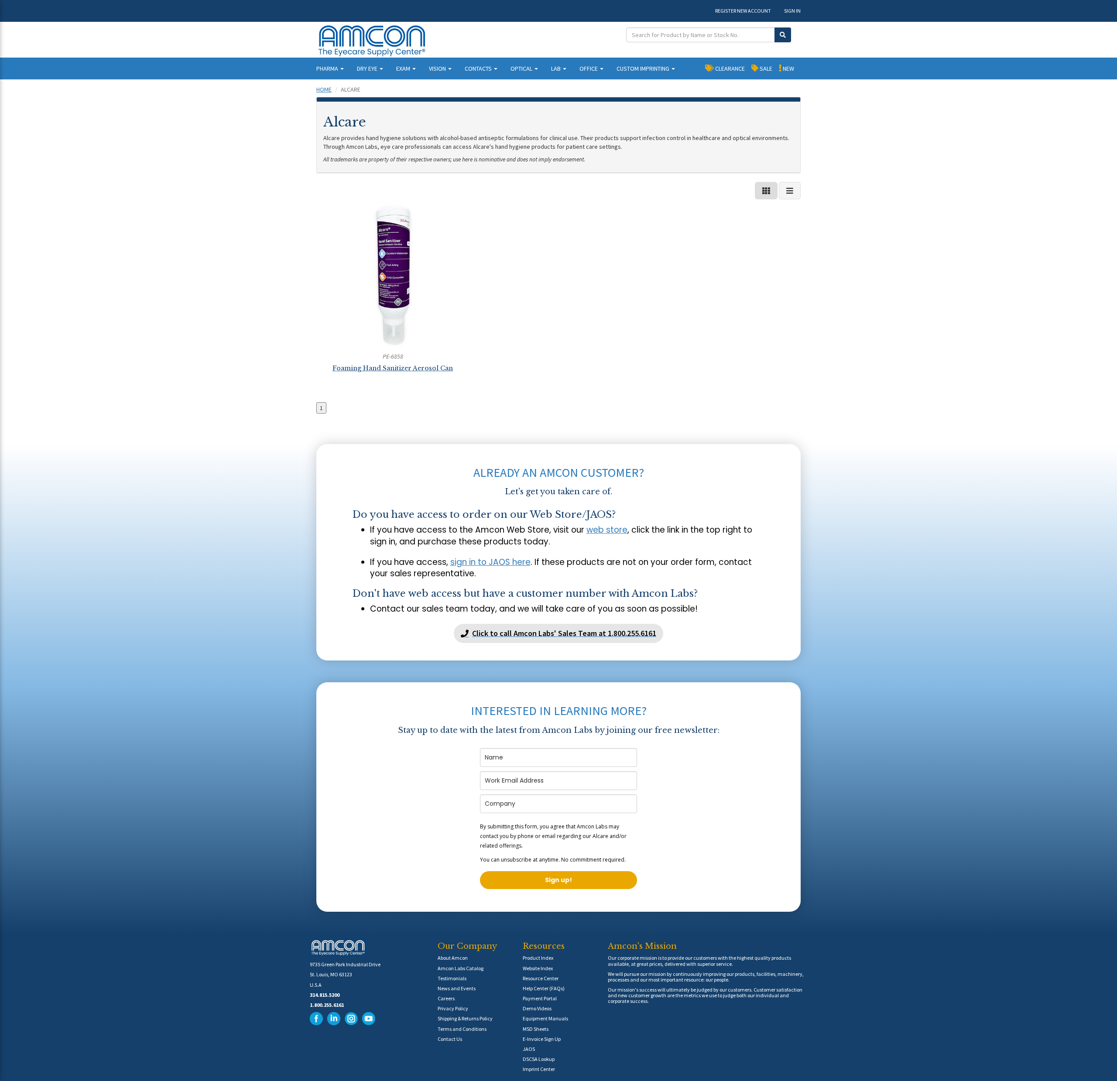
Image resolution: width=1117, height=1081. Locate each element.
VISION (438, 68)
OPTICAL (522, 68)
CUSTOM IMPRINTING (644, 68)
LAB (556, 68)
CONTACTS (479, 68)
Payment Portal (540, 998)
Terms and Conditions (462, 1029)
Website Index (538, 968)
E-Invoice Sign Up (542, 1039)
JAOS (529, 1049)
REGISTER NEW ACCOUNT (743, 10)
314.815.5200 (324, 995)
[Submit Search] (782, 34)
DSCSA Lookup (539, 1059)
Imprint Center (539, 1069)
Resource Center (540, 978)
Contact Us (450, 1039)
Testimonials (452, 978)
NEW (787, 68)
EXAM (403, 68)
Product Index (538, 957)
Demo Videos (537, 1008)
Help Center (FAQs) (544, 988)
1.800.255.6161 (327, 1005)
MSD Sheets (535, 1029)
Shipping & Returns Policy (465, 1018)
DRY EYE (368, 68)
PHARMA (327, 68)
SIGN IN (792, 10)
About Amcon (453, 957)
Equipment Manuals (545, 1018)
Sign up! (558, 880)
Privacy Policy (453, 1008)
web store (606, 530)
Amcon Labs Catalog (460, 968)
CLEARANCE (729, 68)
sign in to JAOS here (490, 562)
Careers (446, 998)
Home (324, 89)
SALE (765, 68)
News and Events (457, 988)
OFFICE (589, 68)
